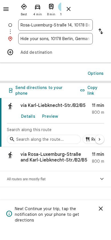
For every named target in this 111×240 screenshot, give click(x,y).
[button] (55, 159)
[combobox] (55, 25)
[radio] (24, 8)
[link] (55, 122)
